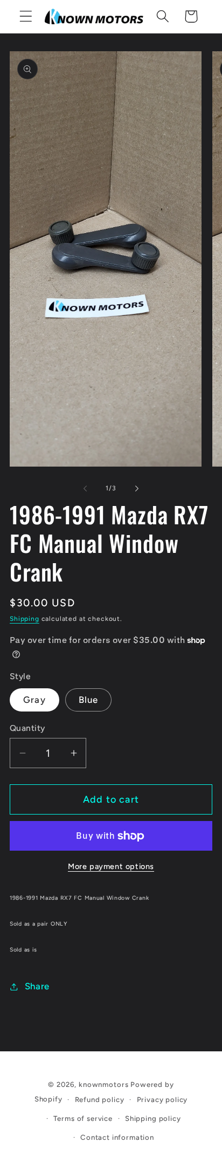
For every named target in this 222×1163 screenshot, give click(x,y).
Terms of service (82, 1118)
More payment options (111, 866)
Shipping (24, 618)
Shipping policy (153, 1118)
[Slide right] (137, 488)
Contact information (117, 1137)
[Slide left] (85, 488)
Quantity (27, 728)
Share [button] (37, 986)
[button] (26, 16)
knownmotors (103, 1084)
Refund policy (99, 1099)
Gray (34, 699)
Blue (89, 699)
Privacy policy (162, 1099)
